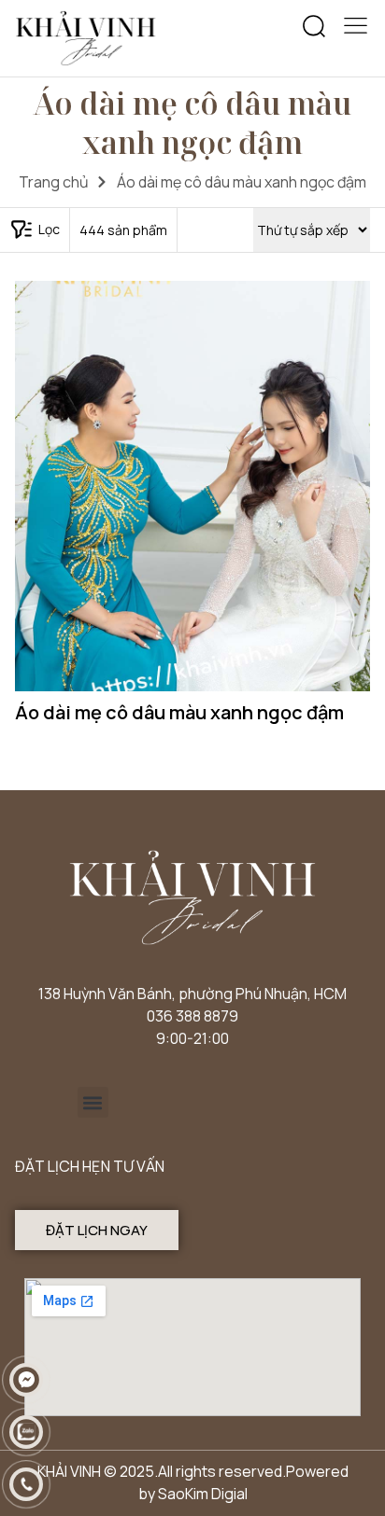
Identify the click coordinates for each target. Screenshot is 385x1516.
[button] (314, 27)
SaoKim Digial (203, 1493)
